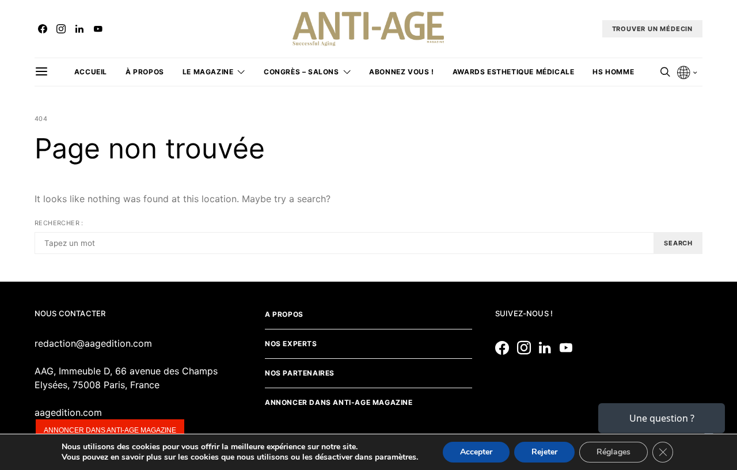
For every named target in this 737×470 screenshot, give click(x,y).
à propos (145, 71)
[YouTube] (98, 28)
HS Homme (613, 71)
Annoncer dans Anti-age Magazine (339, 402)
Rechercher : (59, 223)
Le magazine (208, 71)
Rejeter (544, 451)
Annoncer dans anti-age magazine (110, 430)
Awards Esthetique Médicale (514, 71)
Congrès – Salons (301, 71)
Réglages (613, 451)
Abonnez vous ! (401, 71)
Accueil (90, 71)
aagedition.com (68, 412)
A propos (284, 314)
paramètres (395, 457)
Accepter (476, 451)
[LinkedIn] (79, 28)
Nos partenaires (300, 373)
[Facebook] (43, 28)
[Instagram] (61, 28)
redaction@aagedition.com (93, 343)
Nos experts (291, 343)
